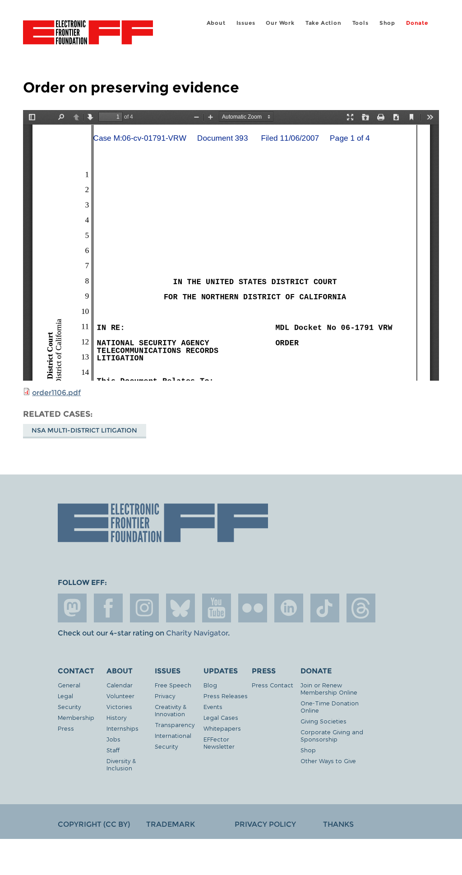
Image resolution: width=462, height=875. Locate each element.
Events (212, 706)
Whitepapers (222, 728)
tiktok (324, 608)
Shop (387, 22)
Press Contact (272, 685)
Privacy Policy (265, 824)
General (69, 685)
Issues (245, 22)
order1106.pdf (56, 392)
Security (69, 706)
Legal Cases (220, 717)
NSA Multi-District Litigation (84, 430)
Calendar (119, 685)
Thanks (338, 824)
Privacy (165, 695)
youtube (216, 608)
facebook (108, 608)
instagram (144, 608)
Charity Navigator (197, 633)
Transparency (174, 724)
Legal (65, 695)
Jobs (113, 739)
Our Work (280, 22)
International (173, 735)
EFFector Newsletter (219, 743)
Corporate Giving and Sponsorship (331, 735)
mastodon (72, 608)
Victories (119, 706)
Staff (113, 749)
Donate (417, 22)
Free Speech (173, 685)
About (216, 22)
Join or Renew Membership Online (328, 688)
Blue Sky (180, 608)
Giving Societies (323, 721)
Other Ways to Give (328, 760)
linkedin (288, 608)
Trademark (170, 824)
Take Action (323, 22)
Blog (210, 685)
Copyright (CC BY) (94, 824)
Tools (360, 22)
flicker (252, 608)
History (116, 717)
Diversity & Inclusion (121, 764)
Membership (76, 717)
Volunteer (120, 695)
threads (360, 608)
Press (66, 728)
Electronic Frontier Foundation (88, 33)
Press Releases (225, 695)
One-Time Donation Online (329, 707)
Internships (122, 728)
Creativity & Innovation (170, 710)
